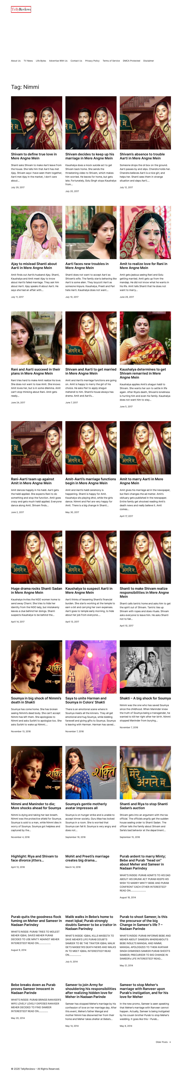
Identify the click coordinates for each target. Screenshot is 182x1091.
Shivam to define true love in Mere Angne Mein (34, 156)
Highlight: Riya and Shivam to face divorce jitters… (34, 858)
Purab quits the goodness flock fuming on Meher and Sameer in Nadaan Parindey (36, 921)
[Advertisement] (91, 36)
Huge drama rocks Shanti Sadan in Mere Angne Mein (36, 590)
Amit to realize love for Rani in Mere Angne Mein (143, 266)
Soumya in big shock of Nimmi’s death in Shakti (36, 700)
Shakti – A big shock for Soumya (145, 698)
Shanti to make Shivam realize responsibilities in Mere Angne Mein (144, 592)
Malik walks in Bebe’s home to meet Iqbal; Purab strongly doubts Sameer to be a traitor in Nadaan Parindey (90, 923)
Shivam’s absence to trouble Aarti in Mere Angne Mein (142, 156)
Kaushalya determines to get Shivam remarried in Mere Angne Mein (143, 373)
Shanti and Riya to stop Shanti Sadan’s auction (144, 806)
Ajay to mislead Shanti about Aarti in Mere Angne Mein (34, 266)
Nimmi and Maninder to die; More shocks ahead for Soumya (36, 806)
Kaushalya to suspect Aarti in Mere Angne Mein (88, 590)
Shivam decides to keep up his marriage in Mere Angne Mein (89, 156)
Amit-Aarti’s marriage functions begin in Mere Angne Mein (90, 481)
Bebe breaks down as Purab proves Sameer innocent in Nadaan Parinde (33, 989)
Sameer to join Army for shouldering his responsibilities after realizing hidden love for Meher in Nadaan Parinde (90, 991)
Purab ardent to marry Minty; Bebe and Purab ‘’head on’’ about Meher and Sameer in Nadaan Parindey (143, 862)
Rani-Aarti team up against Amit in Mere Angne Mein (32, 481)
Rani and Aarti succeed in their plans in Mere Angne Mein (35, 371)
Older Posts (163, 1042)
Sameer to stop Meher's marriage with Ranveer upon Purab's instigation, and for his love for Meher (144, 991)
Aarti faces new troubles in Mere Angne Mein (87, 266)
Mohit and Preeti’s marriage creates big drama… (87, 858)
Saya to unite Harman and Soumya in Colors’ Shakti (85, 700)
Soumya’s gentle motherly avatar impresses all (86, 806)
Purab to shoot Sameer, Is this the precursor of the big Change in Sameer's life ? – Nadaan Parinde (143, 923)
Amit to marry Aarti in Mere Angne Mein (141, 481)
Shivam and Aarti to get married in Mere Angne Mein (90, 371)
